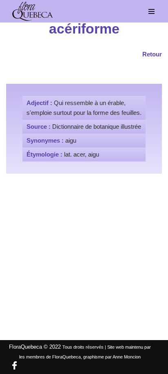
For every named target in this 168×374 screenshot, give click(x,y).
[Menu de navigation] (151, 11)
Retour (152, 54)
